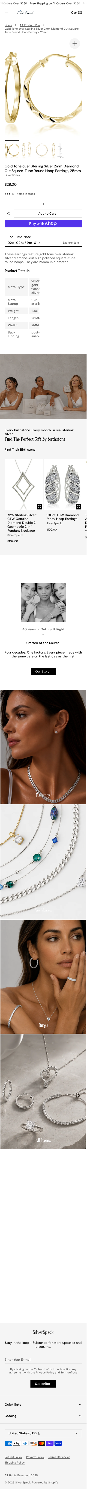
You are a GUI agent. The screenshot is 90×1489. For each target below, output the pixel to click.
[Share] (8, 213)
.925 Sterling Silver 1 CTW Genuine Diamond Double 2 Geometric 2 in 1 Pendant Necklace (22, 523)
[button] (10, 12)
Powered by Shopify (45, 1482)
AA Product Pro (30, 25)
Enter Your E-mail (18, 1359)
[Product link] (24, 502)
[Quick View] (39, 506)
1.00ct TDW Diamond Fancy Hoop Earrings (62, 517)
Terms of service (59, 1457)
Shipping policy (15, 1462)
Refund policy (13, 1457)
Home (8, 25)
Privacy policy (35, 1457)
